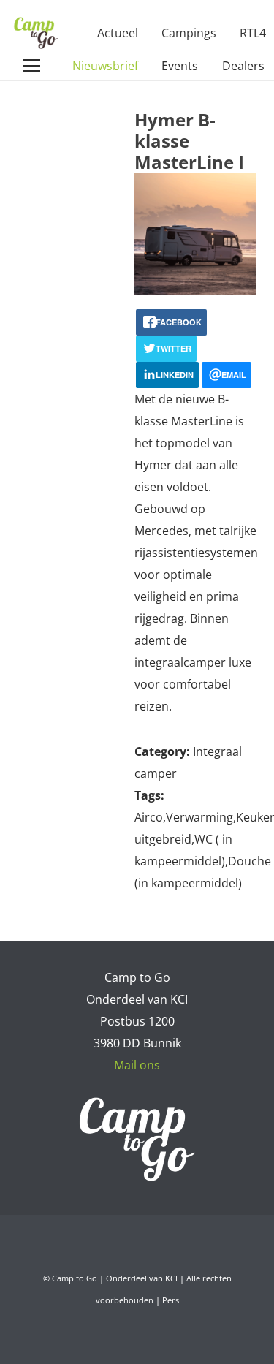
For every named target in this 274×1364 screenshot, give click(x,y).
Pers (170, 1300)
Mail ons (137, 1065)
